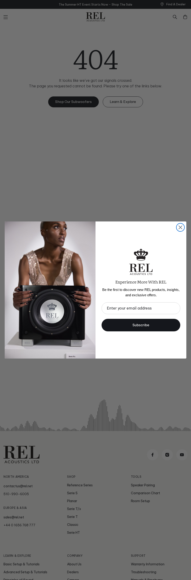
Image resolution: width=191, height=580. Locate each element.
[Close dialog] (180, 227)
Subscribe (141, 325)
